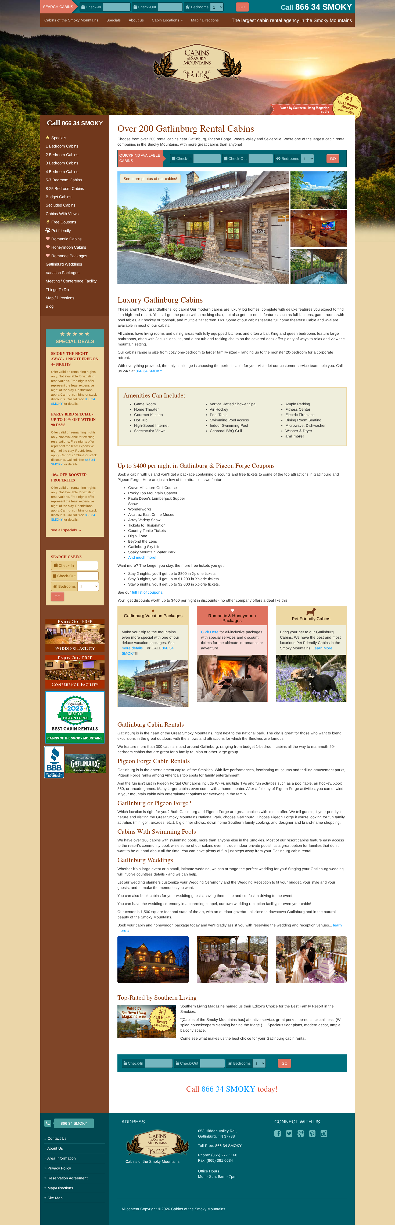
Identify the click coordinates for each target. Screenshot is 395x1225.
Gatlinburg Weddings (145, 859)
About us (136, 20)
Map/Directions (60, 1188)
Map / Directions (205, 20)
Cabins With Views (62, 213)
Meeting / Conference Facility (71, 281)
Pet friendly (61, 230)
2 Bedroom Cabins (62, 154)
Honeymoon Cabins (68, 247)
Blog (49, 306)
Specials (113, 20)
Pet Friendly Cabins (311, 618)
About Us (55, 1148)
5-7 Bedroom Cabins (64, 180)
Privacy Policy (59, 1168)
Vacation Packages (63, 272)
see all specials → (66, 530)
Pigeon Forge (219, 139)
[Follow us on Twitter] (289, 1133)
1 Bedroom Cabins (62, 146)
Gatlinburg (197, 139)
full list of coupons (147, 592)
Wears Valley (245, 139)
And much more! (142, 557)
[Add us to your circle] (300, 1133)
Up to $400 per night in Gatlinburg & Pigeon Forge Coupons (196, 465)
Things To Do (57, 289)
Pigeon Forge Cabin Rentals (153, 760)
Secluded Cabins (61, 205)
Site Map (55, 1198)
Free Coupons (63, 222)
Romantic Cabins (66, 239)
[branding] (197, 63)
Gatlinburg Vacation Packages (153, 615)
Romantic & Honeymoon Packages (232, 618)
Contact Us (57, 1138)
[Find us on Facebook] (277, 1133)
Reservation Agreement (68, 1178)
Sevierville (272, 139)
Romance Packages (68, 255)
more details (132, 648)
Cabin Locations (166, 20)
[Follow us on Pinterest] (312, 1133)
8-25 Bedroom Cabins (65, 188)
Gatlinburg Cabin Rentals (150, 724)
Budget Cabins (58, 196)
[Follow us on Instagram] (324, 1133)
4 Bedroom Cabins (62, 171)
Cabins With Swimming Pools (156, 831)
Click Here (209, 632)
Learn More (322, 648)
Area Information (61, 1158)
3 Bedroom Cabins (62, 163)
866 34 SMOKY (148, 371)
